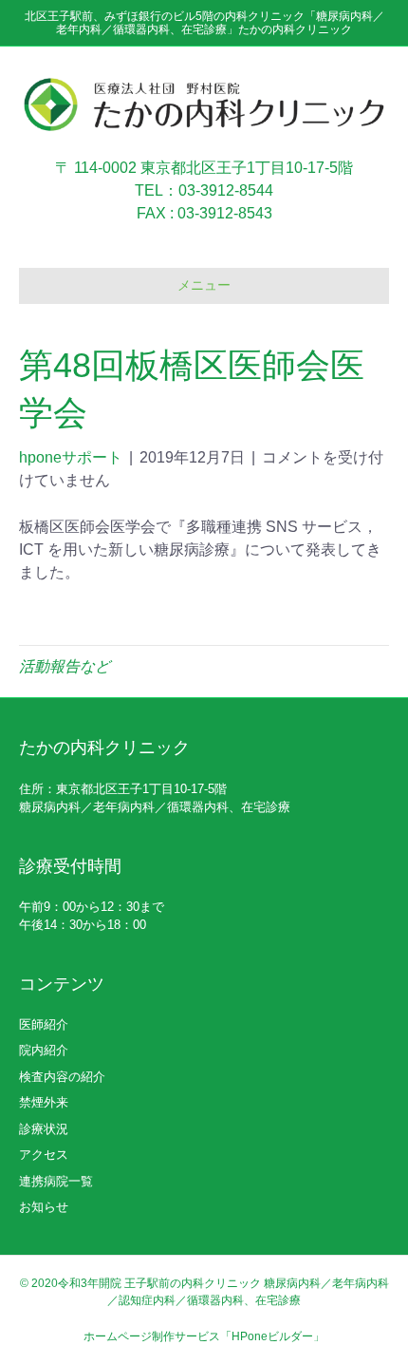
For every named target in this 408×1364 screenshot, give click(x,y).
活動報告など (64, 666)
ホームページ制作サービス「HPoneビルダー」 (204, 1336)
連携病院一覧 (56, 1181)
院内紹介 (43, 1050)
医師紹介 (43, 1024)
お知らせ (43, 1207)
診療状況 (43, 1129)
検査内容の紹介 (62, 1077)
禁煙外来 (43, 1102)
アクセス (43, 1154)
